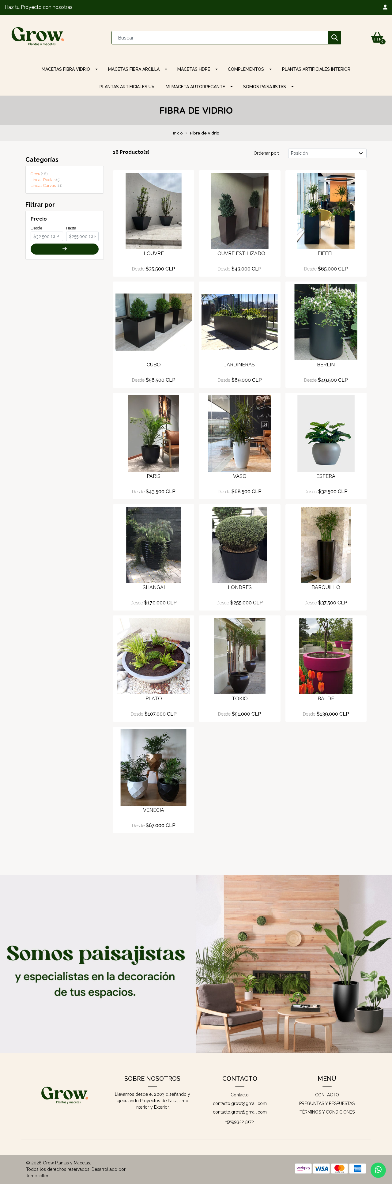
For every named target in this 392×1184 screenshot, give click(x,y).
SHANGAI (154, 587)
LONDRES (240, 587)
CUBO (154, 365)
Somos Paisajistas (264, 86)
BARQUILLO (325, 587)
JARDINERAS (239, 365)
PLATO (153, 699)
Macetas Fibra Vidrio (66, 69)
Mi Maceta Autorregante (195, 86)
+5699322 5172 (239, 1121)
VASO (240, 476)
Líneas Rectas (45, 179)
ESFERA (325, 476)
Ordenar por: (266, 153)
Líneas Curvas (46, 185)
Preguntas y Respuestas (327, 1103)
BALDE (326, 699)
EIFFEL (326, 253)
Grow (39, 174)
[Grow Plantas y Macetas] (38, 37)
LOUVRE (154, 253)
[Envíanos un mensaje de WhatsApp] (378, 1170)
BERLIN (326, 365)
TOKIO (240, 699)
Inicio (178, 133)
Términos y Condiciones (327, 1112)
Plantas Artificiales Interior (316, 69)
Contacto (240, 1094)
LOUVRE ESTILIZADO (239, 253)
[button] (385, 7)
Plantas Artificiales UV (127, 86)
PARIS (153, 476)
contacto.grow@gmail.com (240, 1103)
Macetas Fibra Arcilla (134, 69)
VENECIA (153, 810)
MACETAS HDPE (193, 69)
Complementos (246, 69)
